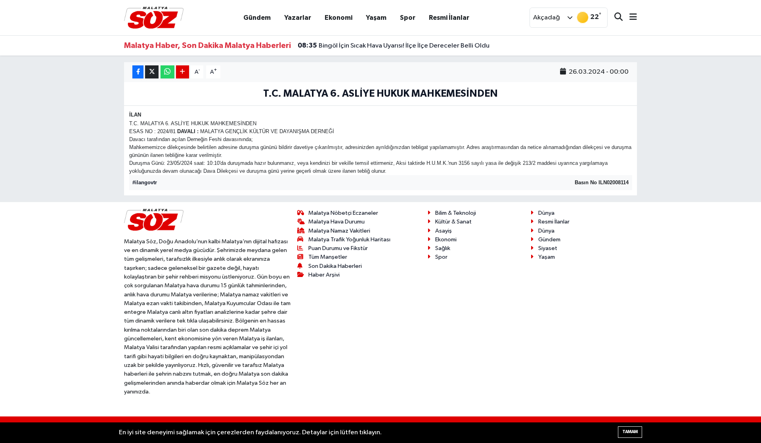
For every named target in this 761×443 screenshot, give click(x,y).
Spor (407, 17)
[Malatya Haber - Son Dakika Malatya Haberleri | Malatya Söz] (154, 17)
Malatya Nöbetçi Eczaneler (343, 213)
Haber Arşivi (324, 275)
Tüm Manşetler (327, 257)
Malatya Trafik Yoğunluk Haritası (349, 240)
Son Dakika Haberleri (335, 266)
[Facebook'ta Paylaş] (137, 71)
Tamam (630, 432)
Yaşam (376, 17)
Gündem (257, 17)
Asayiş (443, 231)
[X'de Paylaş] (152, 71)
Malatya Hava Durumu (336, 222)
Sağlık (442, 248)
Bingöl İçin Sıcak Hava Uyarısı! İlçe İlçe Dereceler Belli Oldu (393, 45)
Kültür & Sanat (453, 222)
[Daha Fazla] (182, 71)
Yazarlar (297, 17)
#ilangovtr (144, 182)
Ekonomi (338, 17)
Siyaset (547, 248)
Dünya (546, 213)
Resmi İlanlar (449, 17)
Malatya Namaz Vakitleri (339, 231)
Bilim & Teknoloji (455, 213)
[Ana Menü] (630, 17)
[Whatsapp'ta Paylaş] (167, 71)
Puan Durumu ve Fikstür (338, 248)
